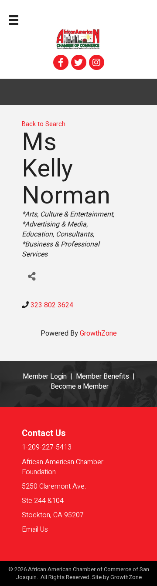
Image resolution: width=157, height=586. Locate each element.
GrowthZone (98, 333)
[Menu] (13, 20)
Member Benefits (102, 376)
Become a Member (80, 386)
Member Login (45, 376)
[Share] (31, 276)
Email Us (35, 529)
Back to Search (43, 124)
